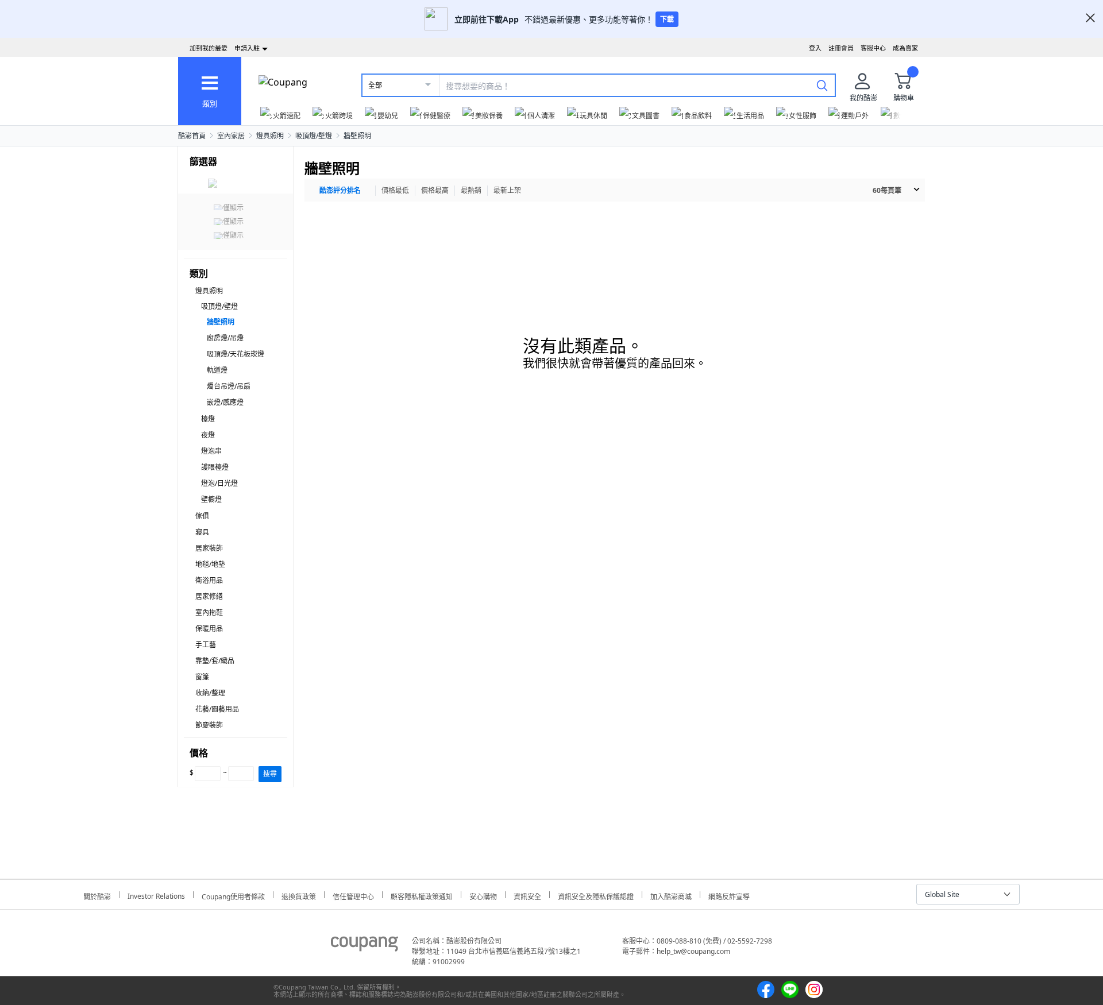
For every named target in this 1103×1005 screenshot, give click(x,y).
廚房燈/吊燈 (225, 338)
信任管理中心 (353, 895)
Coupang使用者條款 (233, 895)
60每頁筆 (887, 190)
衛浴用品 (209, 580)
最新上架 (507, 190)
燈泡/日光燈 (219, 483)
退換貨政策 (298, 895)
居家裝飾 (209, 548)
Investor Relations (156, 894)
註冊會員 (841, 48)
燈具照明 (270, 136)
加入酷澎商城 (671, 895)
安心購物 (483, 895)
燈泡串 (211, 451)
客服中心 (873, 48)
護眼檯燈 (215, 467)
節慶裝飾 (209, 725)
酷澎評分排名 (340, 190)
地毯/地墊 (210, 564)
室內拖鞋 (209, 612)
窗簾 (202, 677)
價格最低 (395, 190)
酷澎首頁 (192, 136)
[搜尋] (822, 85)
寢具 (202, 532)
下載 (667, 19)
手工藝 (205, 645)
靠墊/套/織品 (214, 661)
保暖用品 (209, 628)
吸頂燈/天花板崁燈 (235, 354)
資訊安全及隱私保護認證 (596, 895)
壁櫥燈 (211, 499)
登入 (815, 48)
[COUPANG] (364, 946)
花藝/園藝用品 (217, 709)
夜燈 (208, 435)
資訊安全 (527, 895)
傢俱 (202, 516)
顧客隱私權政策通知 (422, 895)
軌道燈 (217, 370)
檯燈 (208, 419)
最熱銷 (471, 190)
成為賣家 (905, 48)
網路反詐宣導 (729, 895)
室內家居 (231, 136)
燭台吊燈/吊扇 (228, 386)
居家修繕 (209, 596)
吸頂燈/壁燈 (313, 136)
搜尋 (270, 774)
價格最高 (435, 190)
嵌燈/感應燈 (225, 402)
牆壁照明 (357, 136)
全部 (375, 85)
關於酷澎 (97, 895)
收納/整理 (210, 693)
